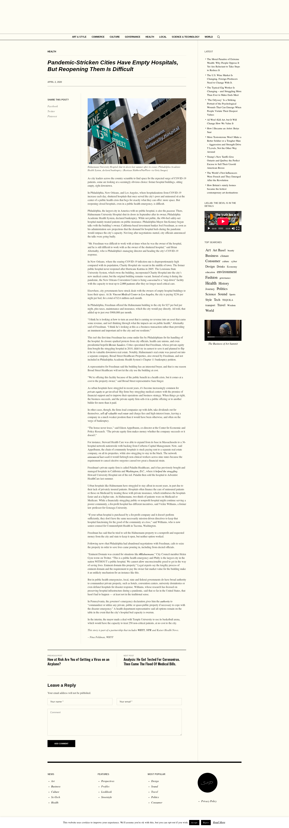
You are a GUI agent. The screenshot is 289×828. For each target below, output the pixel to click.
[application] (223, 221)
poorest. (170, 210)
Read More (219, 822)
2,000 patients (127, 283)
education (210, 272)
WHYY (141, 630)
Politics (222, 288)
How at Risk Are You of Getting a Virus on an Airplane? (78, 661)
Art (208, 249)
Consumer (212, 260)
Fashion (211, 277)
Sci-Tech (55, 797)
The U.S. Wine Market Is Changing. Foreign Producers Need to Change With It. (222, 78)
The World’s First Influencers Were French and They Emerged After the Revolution (224, 176)
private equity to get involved (103, 391)
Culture (55, 791)
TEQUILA (227, 299)
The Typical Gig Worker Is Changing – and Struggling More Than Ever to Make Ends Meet (224, 91)
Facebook (52, 106)
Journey (210, 289)
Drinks (221, 266)
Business (211, 255)
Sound (222, 293)
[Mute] (233, 228)
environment (227, 271)
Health (51, 51)
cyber (234, 261)
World (209, 310)
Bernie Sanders (117, 344)
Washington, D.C (135, 471)
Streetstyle (106, 797)
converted (152, 280)
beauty (231, 250)
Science (210, 294)
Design (210, 266)
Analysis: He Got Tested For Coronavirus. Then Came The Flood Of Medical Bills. (152, 661)
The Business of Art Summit (223, 343)
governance (225, 277)
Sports (232, 294)
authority (165, 601)
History (224, 283)
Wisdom (231, 305)
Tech (217, 299)
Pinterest (52, 116)
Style (208, 299)
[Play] (209, 228)
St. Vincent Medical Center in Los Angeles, (132, 294)
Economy (232, 266)
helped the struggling (166, 471)
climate (224, 256)
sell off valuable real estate (114, 413)
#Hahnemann (146, 554)
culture (225, 261)
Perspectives (107, 781)
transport (210, 305)
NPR (148, 630)
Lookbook (106, 791)
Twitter (51, 111)
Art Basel (219, 250)
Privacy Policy (209, 801)
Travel (221, 305)
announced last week (99, 456)
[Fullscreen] (237, 228)
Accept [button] (194, 822)
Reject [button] (206, 822)
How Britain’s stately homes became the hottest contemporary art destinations (222, 188)
